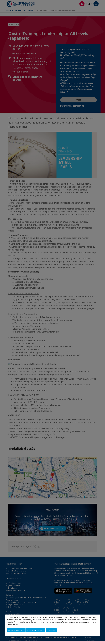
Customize (51, 630)
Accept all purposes (15, 630)
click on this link (13, 624)
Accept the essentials (35, 630)
